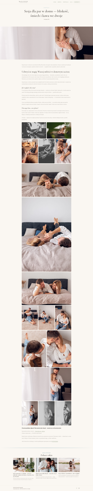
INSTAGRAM (55, 441)
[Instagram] (79, 488)
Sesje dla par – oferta (40, 431)
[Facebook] (77, 488)
